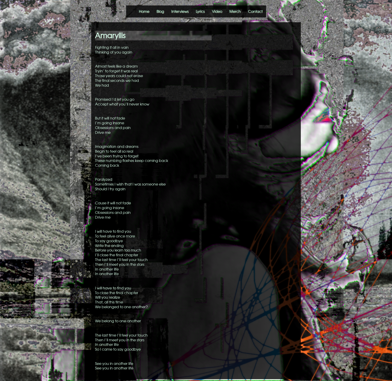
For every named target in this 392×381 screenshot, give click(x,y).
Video (217, 11)
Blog (160, 11)
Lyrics (200, 11)
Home (144, 11)
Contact (255, 11)
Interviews (180, 11)
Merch (235, 11)
